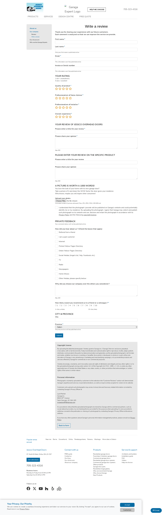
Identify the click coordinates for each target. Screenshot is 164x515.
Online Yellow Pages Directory (70, 251)
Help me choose (127, 463)
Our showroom (34, 40)
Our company (34, 32)
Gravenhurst (63, 439)
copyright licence (90, 215)
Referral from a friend (67, 232)
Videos (124, 460)
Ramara (89, 439)
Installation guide (127, 456)
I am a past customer (67, 237)
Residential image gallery (101, 469)
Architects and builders (129, 454)
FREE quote (68, 454)
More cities (106, 439)
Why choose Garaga (100, 473)
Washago (97, 439)
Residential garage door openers (104, 460)
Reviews (33, 34)
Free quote (85, 16)
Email (57, 56)
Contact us (68, 456)
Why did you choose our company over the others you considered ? (82, 284)
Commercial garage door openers (104, 463)
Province (58, 324)
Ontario (113, 439)
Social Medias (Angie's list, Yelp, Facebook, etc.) (77, 255)
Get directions (33, 460)
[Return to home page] (35, 8)
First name (59, 39)
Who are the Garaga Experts (38, 42)
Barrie (55, 439)
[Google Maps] (59, 489)
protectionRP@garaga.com (66, 402)
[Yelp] (53, 489)
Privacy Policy (64, 215)
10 (96, 305)
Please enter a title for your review (69, 129)
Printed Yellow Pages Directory (71, 246)
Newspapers (64, 269)
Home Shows (64, 274)
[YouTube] (41, 489)
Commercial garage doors (101, 458)
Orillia (71, 439)
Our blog (68, 458)
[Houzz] (47, 489)
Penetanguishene (80, 439)
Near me (48, 439)
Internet (62, 241)
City (56, 317)
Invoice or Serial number (65, 65)
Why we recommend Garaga (102, 471)
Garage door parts (99, 467)
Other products (98, 465)
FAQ (123, 458)
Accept (127, 505)
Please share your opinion (65, 136)
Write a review (35, 37)
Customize (127, 510)
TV (60, 260)
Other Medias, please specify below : (73, 278)
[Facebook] (29, 489)
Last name (59, 46)
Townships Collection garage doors (105, 456)
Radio (61, 265)
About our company (71, 463)
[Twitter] (35, 489)
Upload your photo (62, 198)
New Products (97, 475)
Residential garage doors (101, 454)
